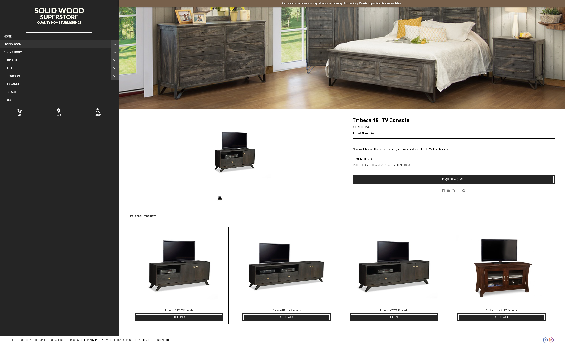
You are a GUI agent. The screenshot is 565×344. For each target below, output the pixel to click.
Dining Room (13, 52)
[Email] (448, 191)
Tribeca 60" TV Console (179, 310)
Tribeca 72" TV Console (394, 310)
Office (8, 68)
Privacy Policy (94, 340)
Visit (59, 114)
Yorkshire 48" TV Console (501, 310)
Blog (7, 100)
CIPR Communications (156, 340)
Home (8, 36)
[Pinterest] (463, 191)
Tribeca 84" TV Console (286, 310)
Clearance (12, 84)
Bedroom (10, 60)
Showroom (12, 76)
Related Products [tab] (143, 216)
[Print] (453, 191)
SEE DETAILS (179, 317)
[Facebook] (443, 191)
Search (97, 114)
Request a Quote (453, 179)
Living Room (12, 44)
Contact (10, 92)
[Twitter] (458, 191)
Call (19, 114)
